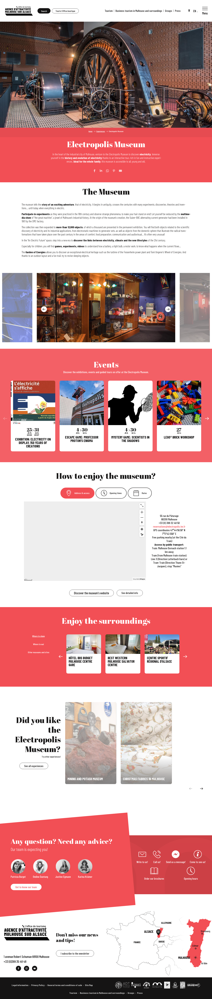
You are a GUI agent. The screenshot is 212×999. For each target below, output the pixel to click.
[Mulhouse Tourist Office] (18, 10)
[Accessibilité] (189, 10)
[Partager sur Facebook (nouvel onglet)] (93, 171)
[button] (43, 11)
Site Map (89, 985)
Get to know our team (26, 887)
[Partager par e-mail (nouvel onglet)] (119, 171)
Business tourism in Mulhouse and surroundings (139, 10)
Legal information (20, 985)
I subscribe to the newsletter (75, 953)
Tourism (109, 10)
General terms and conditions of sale (64, 985)
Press (178, 10)
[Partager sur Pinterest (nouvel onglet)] (112, 171)
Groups (168, 10)
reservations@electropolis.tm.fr (169, 526)
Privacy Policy (38, 985)
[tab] (77, 493)
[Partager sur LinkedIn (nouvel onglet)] (99, 171)
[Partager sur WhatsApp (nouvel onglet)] (106, 171)
